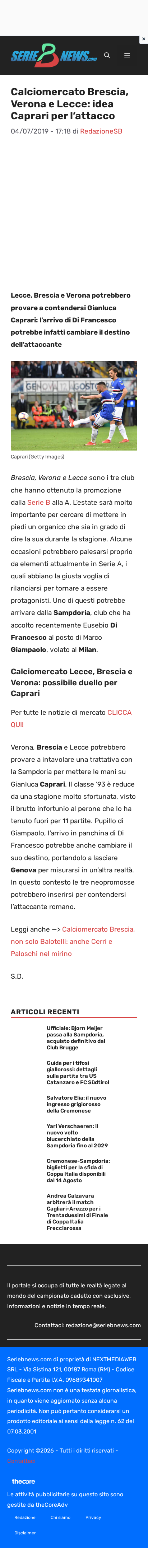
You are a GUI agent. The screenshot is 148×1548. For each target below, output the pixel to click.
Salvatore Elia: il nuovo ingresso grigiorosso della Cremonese (76, 1104)
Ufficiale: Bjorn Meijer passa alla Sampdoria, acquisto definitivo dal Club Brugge (76, 1038)
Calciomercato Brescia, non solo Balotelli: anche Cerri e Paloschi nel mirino (73, 941)
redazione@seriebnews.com (103, 1325)
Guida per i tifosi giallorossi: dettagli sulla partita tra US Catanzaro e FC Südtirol (78, 1073)
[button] (107, 55)
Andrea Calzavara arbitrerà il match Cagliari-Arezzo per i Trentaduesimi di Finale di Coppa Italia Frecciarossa (77, 1212)
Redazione (25, 1517)
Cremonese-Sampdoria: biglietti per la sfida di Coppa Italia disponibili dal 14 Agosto (78, 1171)
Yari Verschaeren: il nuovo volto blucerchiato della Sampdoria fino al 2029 (77, 1136)
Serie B (38, 502)
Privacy (93, 1517)
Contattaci (21, 1461)
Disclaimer (25, 1532)
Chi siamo (60, 1517)
